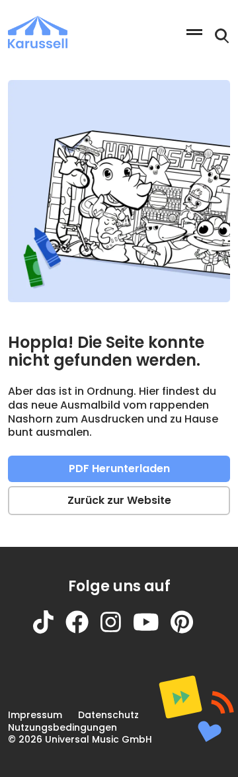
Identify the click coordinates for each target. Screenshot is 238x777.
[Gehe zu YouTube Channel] (152, 630)
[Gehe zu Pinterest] (188, 630)
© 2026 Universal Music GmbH (80, 739)
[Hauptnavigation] (194, 32)
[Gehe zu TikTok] (49, 630)
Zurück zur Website (119, 500)
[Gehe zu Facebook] (82, 630)
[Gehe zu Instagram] (116, 630)
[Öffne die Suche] (222, 36)
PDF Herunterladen (119, 468)
